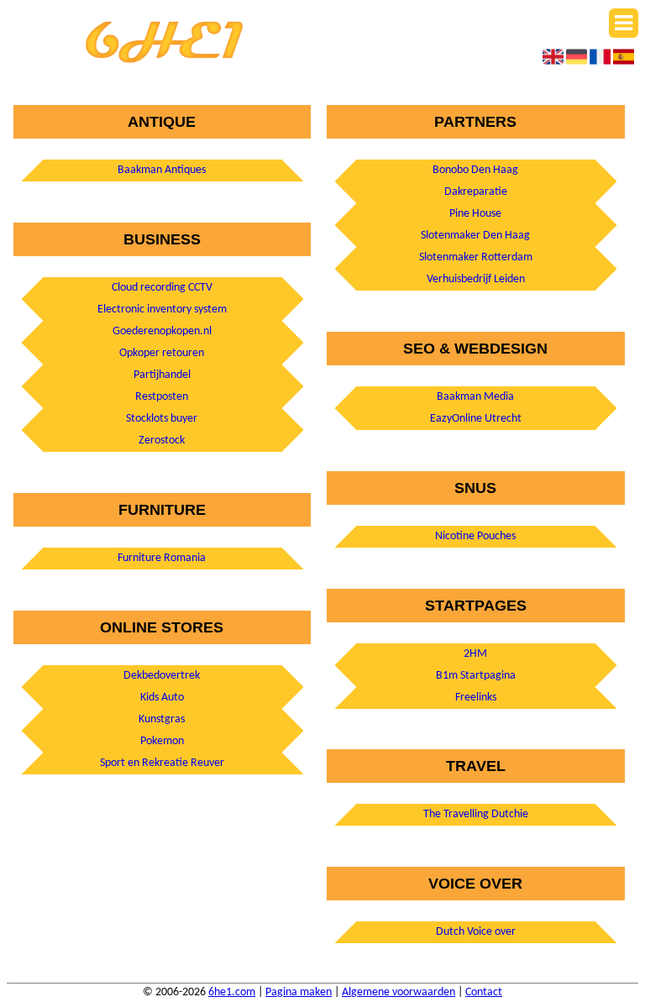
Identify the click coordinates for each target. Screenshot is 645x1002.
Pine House (475, 213)
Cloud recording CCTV (162, 287)
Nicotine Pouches (475, 536)
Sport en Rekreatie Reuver (162, 763)
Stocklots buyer (161, 418)
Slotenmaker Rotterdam (475, 257)
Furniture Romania (162, 558)
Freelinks (475, 697)
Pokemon (162, 741)
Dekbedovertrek (161, 675)
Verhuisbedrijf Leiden (476, 279)
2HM (475, 654)
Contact (483, 992)
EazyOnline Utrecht (476, 418)
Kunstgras (162, 719)
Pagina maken (298, 992)
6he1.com (231, 992)
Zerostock (162, 440)
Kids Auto (162, 697)
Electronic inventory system (162, 309)
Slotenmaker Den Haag (475, 235)
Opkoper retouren (161, 353)
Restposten (161, 397)
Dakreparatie (475, 192)
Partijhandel (162, 375)
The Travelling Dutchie (475, 814)
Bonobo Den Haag (475, 170)
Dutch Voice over (476, 932)
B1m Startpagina (476, 675)
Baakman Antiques (162, 170)
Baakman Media (475, 397)
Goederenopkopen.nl (162, 331)
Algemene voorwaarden (398, 992)
